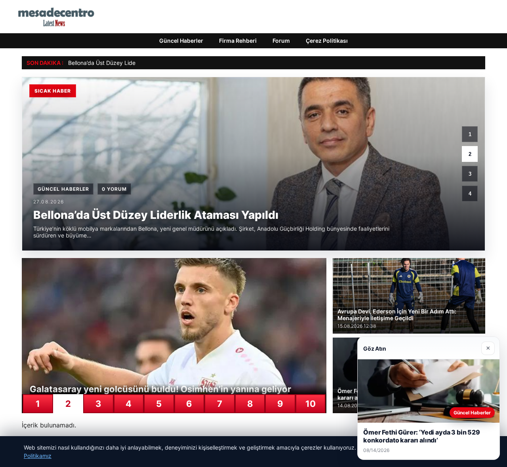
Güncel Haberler (181, 40)
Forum (281, 40)
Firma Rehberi (238, 40)
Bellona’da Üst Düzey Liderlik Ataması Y (119, 62)
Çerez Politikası (327, 40)
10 (310, 404)
